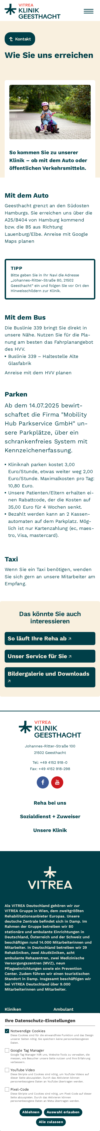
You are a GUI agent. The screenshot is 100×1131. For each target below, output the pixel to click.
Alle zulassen (51, 1122)
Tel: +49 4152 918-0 (50, 762)
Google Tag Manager (50, 1056)
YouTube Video (49, 1075)
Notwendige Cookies (51, 1036)
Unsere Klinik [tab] (50, 830)
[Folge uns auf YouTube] (57, 782)
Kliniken (13, 1009)
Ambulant (63, 1009)
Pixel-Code (51, 1095)
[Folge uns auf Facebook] (43, 782)
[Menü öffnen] (88, 11)
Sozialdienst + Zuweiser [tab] (50, 816)
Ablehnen (30, 1112)
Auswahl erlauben (63, 1112)
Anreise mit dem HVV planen (38, 372)
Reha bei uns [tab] (50, 803)
